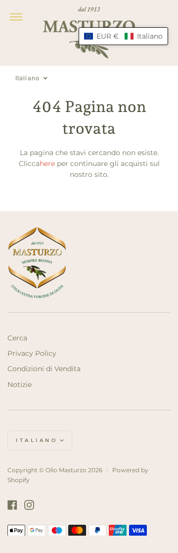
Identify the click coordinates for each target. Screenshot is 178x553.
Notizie (19, 384)
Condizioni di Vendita (44, 368)
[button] (123, 36)
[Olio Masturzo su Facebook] (12, 505)
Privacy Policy (31, 353)
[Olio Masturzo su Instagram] (29, 505)
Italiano (36, 440)
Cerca (17, 337)
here (47, 163)
